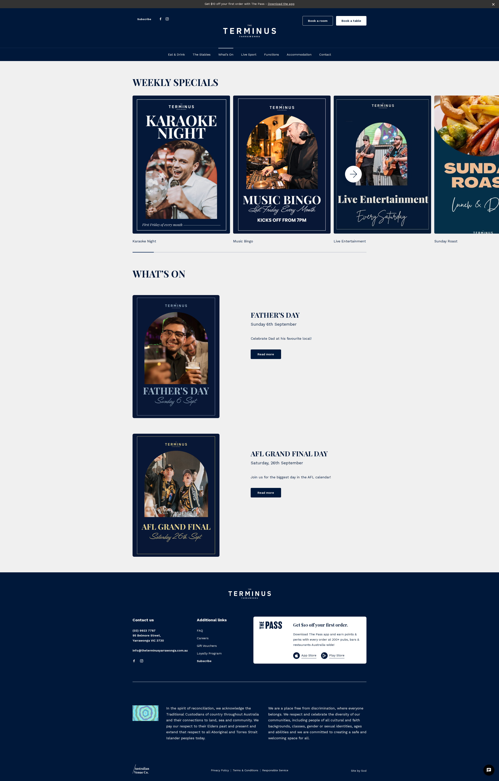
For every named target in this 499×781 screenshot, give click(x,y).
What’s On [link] (225, 54)
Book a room (317, 21)
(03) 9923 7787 (144, 630)
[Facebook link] (160, 19)
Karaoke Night (144, 241)
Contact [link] (325, 54)
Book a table (351, 21)
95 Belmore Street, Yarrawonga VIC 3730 (148, 638)
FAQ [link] (200, 630)
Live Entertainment (350, 241)
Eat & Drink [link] (176, 54)
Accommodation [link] (299, 54)
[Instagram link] (167, 19)
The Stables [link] (202, 54)
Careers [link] (203, 638)
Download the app (281, 4)
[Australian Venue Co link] (141, 770)
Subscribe (144, 19)
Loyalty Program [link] (209, 653)
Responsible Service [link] (275, 770)
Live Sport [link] (248, 54)
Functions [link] (271, 54)
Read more (265, 354)
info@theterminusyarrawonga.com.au (160, 650)
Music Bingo (243, 241)
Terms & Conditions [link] (245, 770)
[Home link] (249, 31)
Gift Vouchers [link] (207, 646)
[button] (353, 174)
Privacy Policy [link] (220, 770)
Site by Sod (358, 770)
